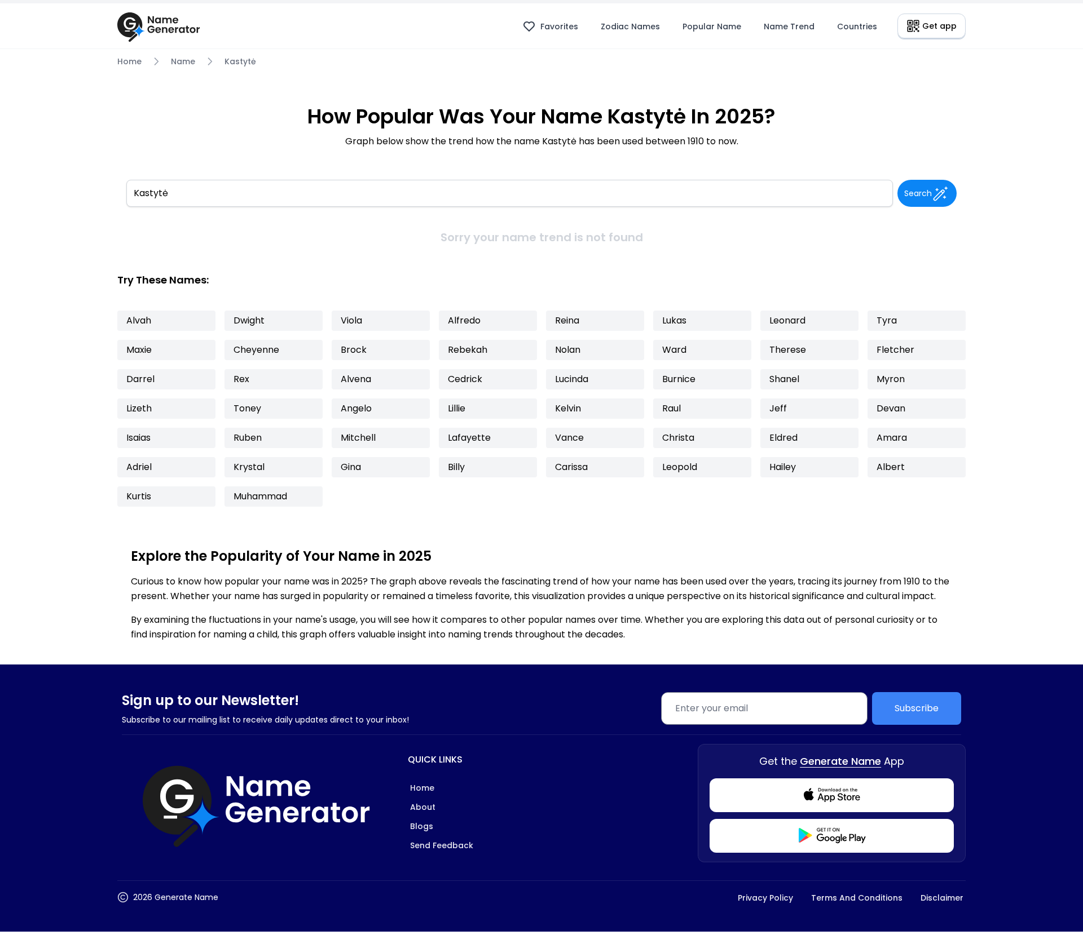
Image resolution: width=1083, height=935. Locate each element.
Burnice (678, 379)
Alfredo (464, 320)
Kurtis (138, 496)
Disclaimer (942, 897)
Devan (891, 408)
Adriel (139, 466)
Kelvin (568, 408)
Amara (892, 437)
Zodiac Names (630, 26)
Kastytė (240, 61)
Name (183, 61)
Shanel (784, 379)
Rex (241, 379)
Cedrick (465, 379)
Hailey (782, 466)
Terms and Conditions (856, 897)
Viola (351, 320)
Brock (354, 349)
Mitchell (358, 437)
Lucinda (571, 379)
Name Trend (789, 26)
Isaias (138, 437)
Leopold (679, 466)
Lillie (456, 408)
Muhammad (260, 496)
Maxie (139, 349)
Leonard (787, 320)
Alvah (138, 320)
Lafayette (469, 437)
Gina (351, 466)
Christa (678, 437)
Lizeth (139, 408)
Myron (891, 379)
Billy (456, 466)
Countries (857, 26)
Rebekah (467, 349)
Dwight (249, 320)
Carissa (571, 466)
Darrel (140, 379)
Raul (671, 408)
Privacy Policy (765, 897)
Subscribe (917, 708)
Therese (787, 349)
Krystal (249, 466)
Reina (567, 320)
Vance (569, 437)
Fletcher (895, 349)
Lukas (674, 320)
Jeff (778, 408)
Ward (674, 349)
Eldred (783, 437)
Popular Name (712, 26)
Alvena (356, 379)
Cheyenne (256, 349)
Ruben (248, 437)
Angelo (356, 408)
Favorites (559, 26)
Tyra (887, 320)
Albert (891, 466)
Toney (247, 408)
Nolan (567, 349)
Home (129, 61)
